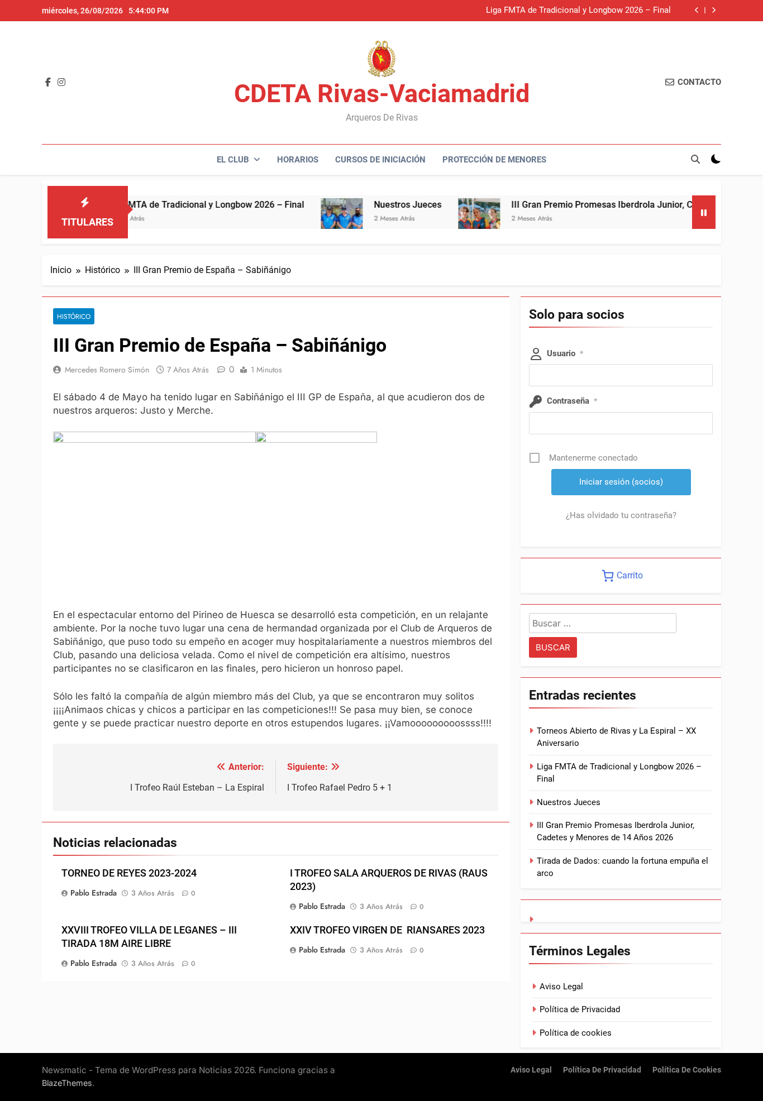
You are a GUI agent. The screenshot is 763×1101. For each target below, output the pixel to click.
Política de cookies (576, 1033)
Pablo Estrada (93, 892)
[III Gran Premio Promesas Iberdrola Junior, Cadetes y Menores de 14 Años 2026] (455, 219)
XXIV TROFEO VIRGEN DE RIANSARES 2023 (387, 930)
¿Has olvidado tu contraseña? (621, 515)
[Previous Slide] (696, 10)
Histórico (73, 316)
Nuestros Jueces (383, 204)
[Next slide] (713, 10)
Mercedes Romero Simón (107, 369)
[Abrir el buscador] (695, 159)
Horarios (297, 160)
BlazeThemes (67, 1083)
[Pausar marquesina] (704, 212)
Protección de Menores (494, 160)
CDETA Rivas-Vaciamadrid (382, 93)
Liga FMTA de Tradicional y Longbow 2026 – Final (578, 10)
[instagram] (61, 82)
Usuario (565, 353)
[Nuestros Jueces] (317, 219)
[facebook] (48, 82)
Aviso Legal (561, 987)
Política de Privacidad (580, 1009)
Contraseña (572, 401)
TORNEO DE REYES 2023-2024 (129, 873)
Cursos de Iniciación (380, 160)
